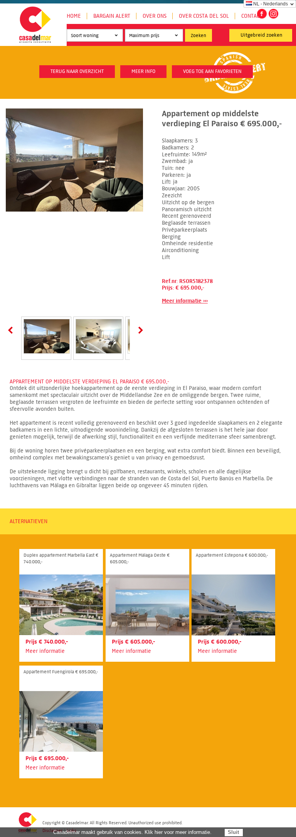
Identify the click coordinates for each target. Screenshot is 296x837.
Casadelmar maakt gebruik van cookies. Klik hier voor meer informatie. (132, 832)
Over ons (154, 16)
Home (74, 16)
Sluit (233, 832)
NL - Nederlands (270, 4)
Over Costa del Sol (204, 16)
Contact (251, 16)
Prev (12, 330)
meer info (143, 71)
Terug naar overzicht (77, 71)
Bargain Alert (111, 16)
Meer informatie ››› (185, 301)
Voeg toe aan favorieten (212, 71)
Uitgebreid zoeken (261, 35)
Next (139, 330)
